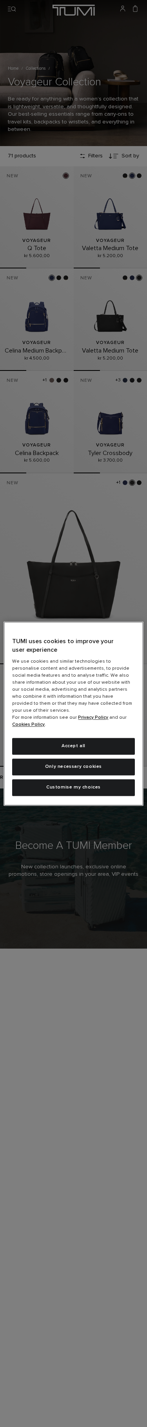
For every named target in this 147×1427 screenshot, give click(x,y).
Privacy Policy (93, 718)
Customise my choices (73, 787)
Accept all (73, 746)
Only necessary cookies (73, 766)
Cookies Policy (28, 725)
